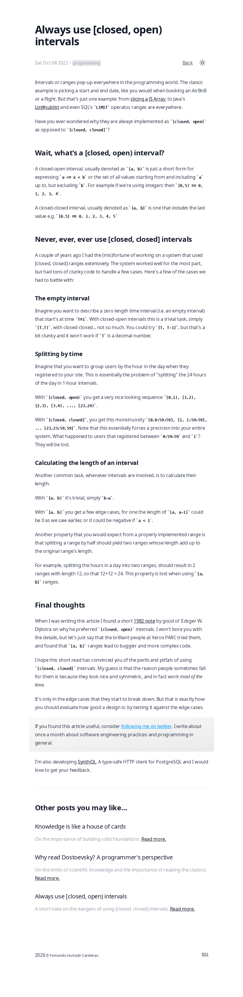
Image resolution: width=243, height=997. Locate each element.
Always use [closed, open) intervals (81, 896)
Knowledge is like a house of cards (80, 826)
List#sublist (47, 107)
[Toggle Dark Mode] (202, 63)
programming (86, 63)
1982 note (144, 621)
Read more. (153, 839)
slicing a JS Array (147, 99)
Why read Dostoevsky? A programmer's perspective (104, 857)
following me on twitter (146, 726)
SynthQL (87, 761)
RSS (205, 954)
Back (188, 62)
